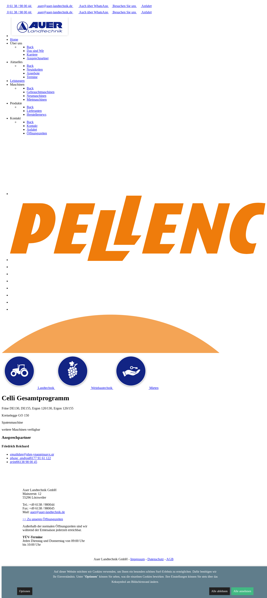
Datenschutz (155, 559)
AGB (170, 559)
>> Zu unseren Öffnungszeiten (43, 519)
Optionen (24, 591)
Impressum (137, 559)
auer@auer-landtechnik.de (47, 512)
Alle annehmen (242, 591)
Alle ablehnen (219, 591)
